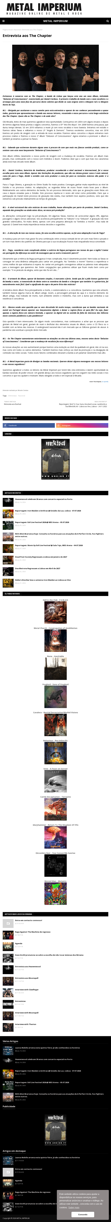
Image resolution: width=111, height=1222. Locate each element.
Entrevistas (12, 396)
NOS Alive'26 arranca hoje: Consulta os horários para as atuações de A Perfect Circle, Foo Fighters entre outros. (59, 535)
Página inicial (8, 30)
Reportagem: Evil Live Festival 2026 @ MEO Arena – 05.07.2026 (42, 522)
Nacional (17, 30)
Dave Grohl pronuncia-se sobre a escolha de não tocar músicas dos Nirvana (49, 955)
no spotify (105, 381)
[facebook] (29, 425)
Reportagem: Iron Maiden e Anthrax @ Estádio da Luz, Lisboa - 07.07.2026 (48, 510)
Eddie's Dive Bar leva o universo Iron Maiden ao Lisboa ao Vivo (43, 580)
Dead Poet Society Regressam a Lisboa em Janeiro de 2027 (41, 557)
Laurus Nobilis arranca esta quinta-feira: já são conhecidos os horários (47, 1048)
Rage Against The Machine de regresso (32, 932)
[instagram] (82, 425)
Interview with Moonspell (26, 1012)
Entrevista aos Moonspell (26, 978)
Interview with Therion (25, 1024)
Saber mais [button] (73, 1207)
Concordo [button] (82, 1214)
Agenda (18, 943)
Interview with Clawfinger (27, 989)
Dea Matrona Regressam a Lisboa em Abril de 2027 (37, 568)
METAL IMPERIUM (55, 21)
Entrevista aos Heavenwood (28, 966)
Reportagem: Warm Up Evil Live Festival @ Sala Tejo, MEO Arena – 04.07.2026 (49, 545)
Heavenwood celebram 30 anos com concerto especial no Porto (43, 499)
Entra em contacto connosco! (28, 920)
